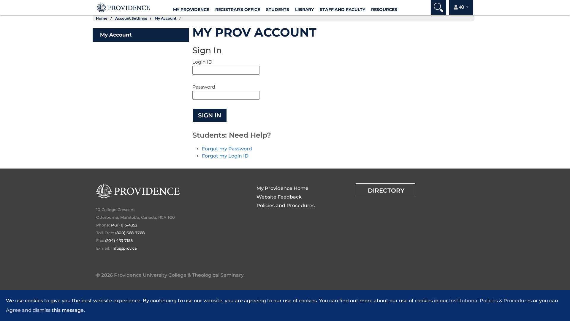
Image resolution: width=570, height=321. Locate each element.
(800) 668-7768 (130, 232)
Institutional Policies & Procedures (490, 300)
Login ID (202, 62)
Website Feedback (279, 197)
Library (304, 9)
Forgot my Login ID (225, 156)
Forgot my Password (227, 149)
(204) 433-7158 (119, 240)
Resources (384, 9)
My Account (165, 18)
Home (101, 18)
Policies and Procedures (285, 205)
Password (203, 87)
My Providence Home (282, 188)
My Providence (191, 9)
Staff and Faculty (342, 9)
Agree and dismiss (28, 310)
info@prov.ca (124, 248)
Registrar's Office (237, 9)
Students (277, 9)
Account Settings (131, 18)
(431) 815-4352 (124, 225)
